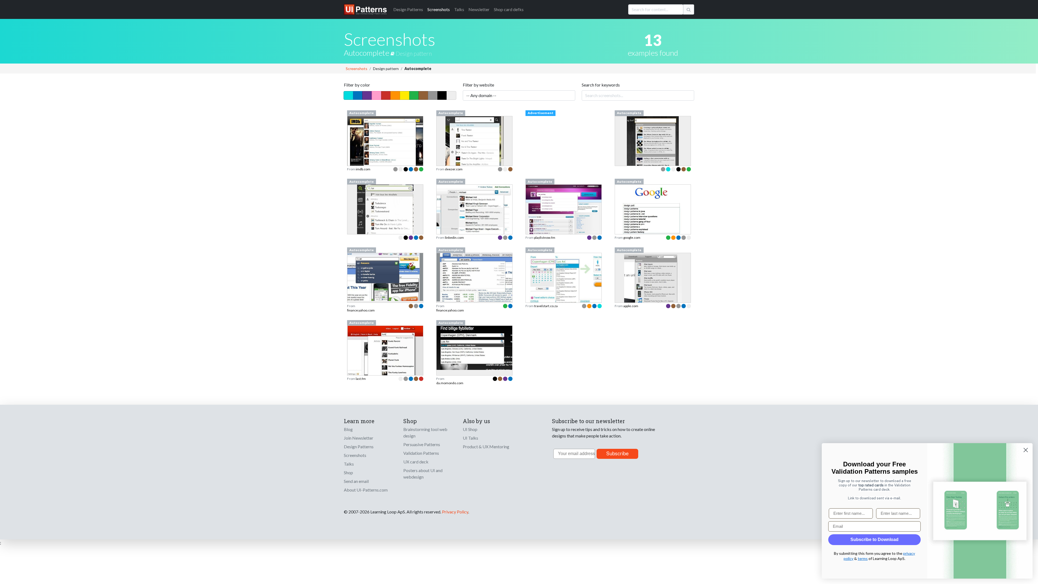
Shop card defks (509, 9)
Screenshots (438, 9)
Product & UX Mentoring (486, 446)
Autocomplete (367, 52)
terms (863, 558)
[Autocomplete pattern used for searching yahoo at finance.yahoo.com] (385, 276)
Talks (459, 9)
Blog (348, 429)
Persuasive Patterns (421, 444)
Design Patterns (359, 446)
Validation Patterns (421, 453)
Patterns (408, 9)
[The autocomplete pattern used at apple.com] (653, 293)
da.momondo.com (449, 383)
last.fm (361, 379)
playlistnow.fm (544, 237)
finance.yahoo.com (361, 310)
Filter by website (478, 84)
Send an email (356, 481)
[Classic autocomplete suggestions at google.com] (653, 212)
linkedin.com (454, 237)
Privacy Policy (455, 511)
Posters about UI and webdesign (423, 473)
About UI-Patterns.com (366, 489)
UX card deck (415, 461)
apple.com (630, 306)
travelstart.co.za (546, 306)
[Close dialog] (1025, 450)
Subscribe (617, 453)
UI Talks (470, 437)
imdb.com (363, 169)
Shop (348, 472)
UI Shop (470, 429)
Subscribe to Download (874, 539)
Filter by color (357, 84)
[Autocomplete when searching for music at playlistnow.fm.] (563, 209)
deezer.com (454, 169)
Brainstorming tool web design (425, 432)
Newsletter (479, 9)
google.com (631, 237)
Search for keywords (601, 84)
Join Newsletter (358, 437)
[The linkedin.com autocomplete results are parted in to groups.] (474, 218)
